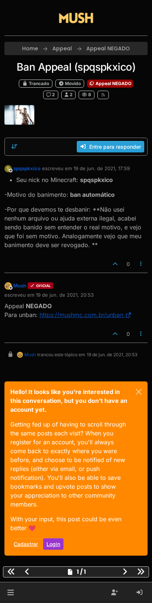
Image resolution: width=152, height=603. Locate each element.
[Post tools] (141, 264)
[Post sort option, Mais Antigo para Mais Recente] (14, 146)
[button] (10, 592)
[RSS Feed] (103, 95)
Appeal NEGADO (112, 83)
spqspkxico (27, 168)
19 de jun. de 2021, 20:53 (65, 295)
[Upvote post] (115, 264)
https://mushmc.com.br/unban (81, 315)
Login (53, 544)
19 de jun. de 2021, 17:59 (101, 168)
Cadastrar (26, 544)
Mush (19, 286)
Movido (72, 83)
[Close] (139, 391)
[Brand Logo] (76, 18)
